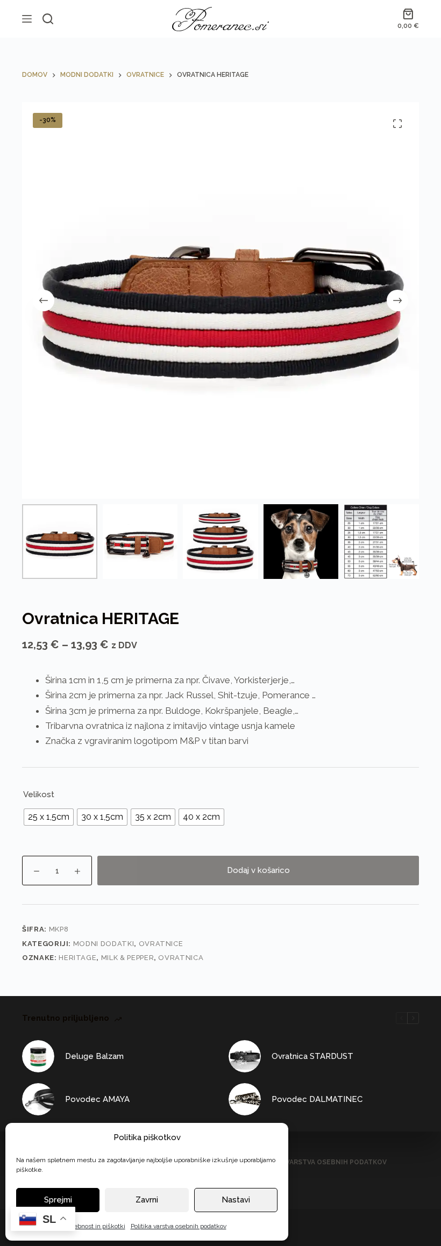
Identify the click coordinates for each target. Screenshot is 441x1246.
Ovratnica (180, 958)
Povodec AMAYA (97, 1099)
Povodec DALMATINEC (317, 1099)
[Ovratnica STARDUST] (245, 1056)
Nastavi (236, 1200)
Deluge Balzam (94, 1056)
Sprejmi (58, 1200)
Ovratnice (161, 944)
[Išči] (47, 18)
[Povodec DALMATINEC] (245, 1099)
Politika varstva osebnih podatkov (178, 1226)
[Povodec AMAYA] (38, 1099)
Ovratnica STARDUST (312, 1056)
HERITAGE (77, 958)
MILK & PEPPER (127, 958)
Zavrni (147, 1200)
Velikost (38, 794)
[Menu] (27, 19)
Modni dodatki (103, 944)
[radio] (48, 817)
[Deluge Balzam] (38, 1056)
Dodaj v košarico (258, 870)
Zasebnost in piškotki (93, 1226)
